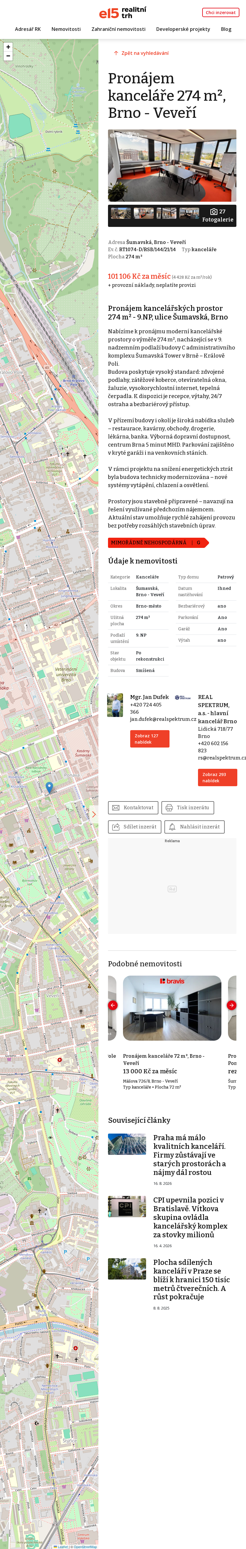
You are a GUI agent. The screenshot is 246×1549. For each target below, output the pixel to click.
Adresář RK (28, 29)
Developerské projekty (183, 29)
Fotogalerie (217, 215)
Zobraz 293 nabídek (214, 777)
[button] (49, 788)
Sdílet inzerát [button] (140, 827)
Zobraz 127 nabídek (146, 739)
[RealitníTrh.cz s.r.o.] (122, 12)
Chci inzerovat (221, 12)
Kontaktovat (138, 807)
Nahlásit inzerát (200, 827)
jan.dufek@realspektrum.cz (163, 719)
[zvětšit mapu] (93, 814)
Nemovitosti (66, 29)
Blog (226, 29)
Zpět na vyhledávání (145, 53)
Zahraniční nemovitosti (119, 29)
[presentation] (113, 1005)
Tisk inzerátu (193, 807)
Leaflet (62, 1546)
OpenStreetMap (85, 1546)
